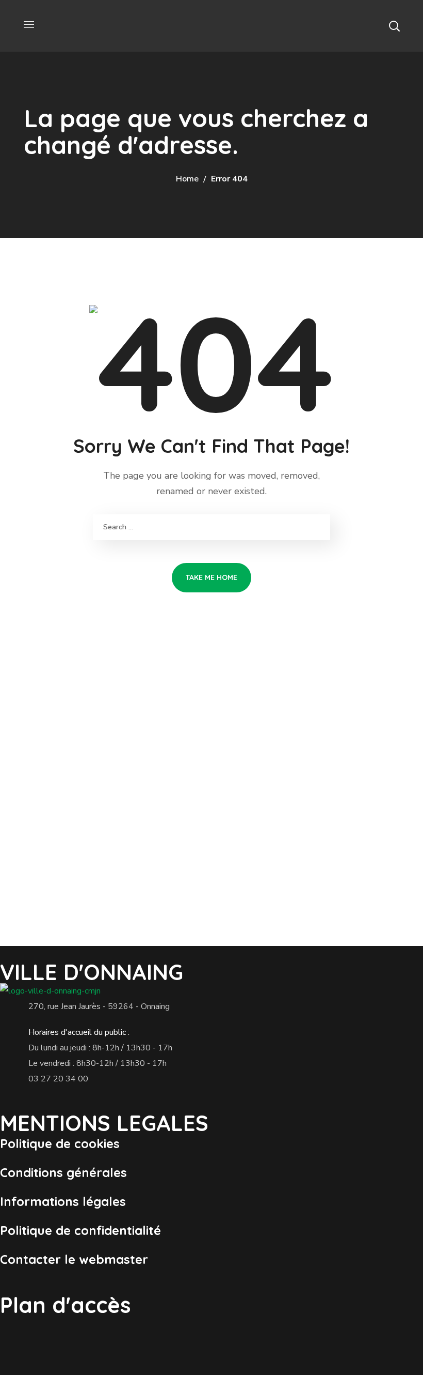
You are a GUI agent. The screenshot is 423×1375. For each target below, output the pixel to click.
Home (187, 179)
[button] (394, 26)
